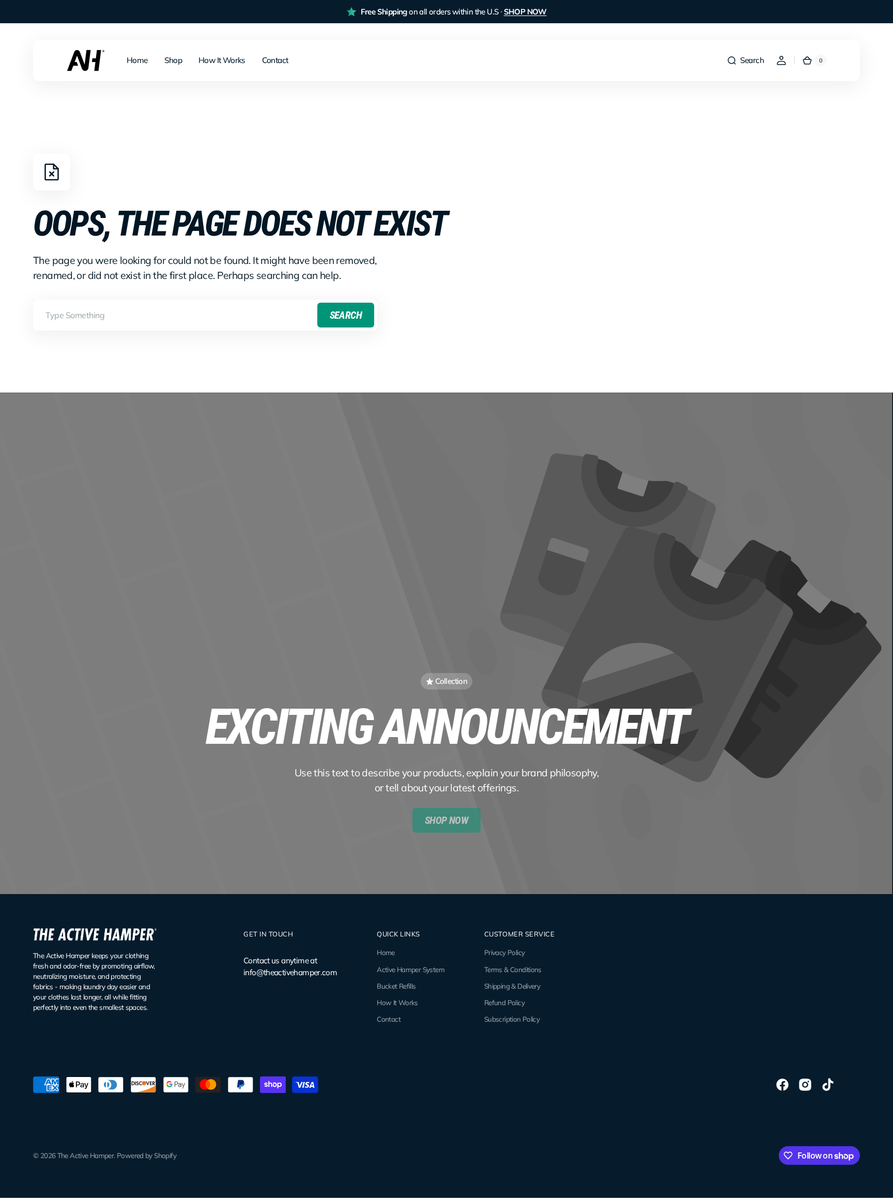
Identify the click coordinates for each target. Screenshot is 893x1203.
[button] (745, 60)
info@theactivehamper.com (290, 972)
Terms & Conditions (513, 969)
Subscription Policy (512, 1019)
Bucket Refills (396, 986)
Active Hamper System (410, 969)
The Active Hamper (85, 1155)
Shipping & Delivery (512, 986)
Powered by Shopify (146, 1155)
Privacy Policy (504, 952)
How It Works (397, 1002)
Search (346, 315)
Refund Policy (504, 1002)
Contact (389, 1019)
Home (386, 952)
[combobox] (205, 315)
